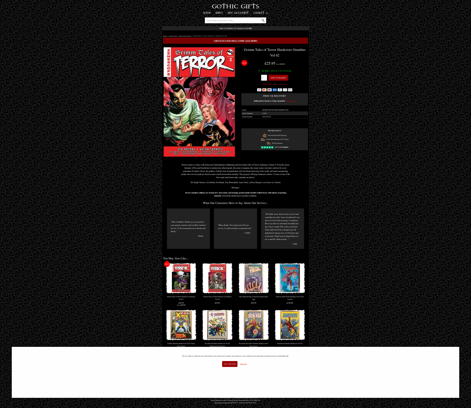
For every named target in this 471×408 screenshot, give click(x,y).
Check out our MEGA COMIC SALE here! (235, 40)
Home (165, 36)
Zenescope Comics (185, 36)
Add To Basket (278, 77)
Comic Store (173, 36)
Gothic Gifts (235, 7)
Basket (261, 12)
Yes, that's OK (230, 364)
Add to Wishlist (268, 84)
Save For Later (281, 84)
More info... (291, 101)
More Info (243, 364)
